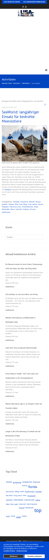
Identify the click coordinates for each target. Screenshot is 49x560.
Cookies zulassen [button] (34, 556)
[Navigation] (46, 70)
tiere (13, 209)
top (38, 510)
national (9, 500)
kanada (38, 491)
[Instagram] (26, 7)
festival (24, 485)
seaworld (24, 202)
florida (32, 202)
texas (41, 204)
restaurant (22, 504)
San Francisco (32, 504)
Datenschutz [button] (22, 551)
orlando (17, 202)
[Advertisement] (24, 42)
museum (31, 495)
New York (10, 504)
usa (18, 517)
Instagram (8, 189)
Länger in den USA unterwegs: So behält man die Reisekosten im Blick (22, 433)
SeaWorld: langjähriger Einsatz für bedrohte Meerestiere (20, 116)
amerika (9, 482)
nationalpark (18, 500)
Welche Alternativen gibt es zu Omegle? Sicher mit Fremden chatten (23, 406)
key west (9, 495)
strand (21, 508)
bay (17, 204)
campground (27, 482)
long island (18, 495)
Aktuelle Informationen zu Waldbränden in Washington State (20, 320)
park (16, 504)
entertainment (28, 207)
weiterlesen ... (7, 212)
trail (8, 516)
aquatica (6, 207)
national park (29, 500)
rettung (26, 209)
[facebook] (23, 7)
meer (25, 495)
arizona (17, 482)
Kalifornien (29, 491)
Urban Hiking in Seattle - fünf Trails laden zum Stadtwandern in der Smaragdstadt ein (21, 376)
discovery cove (15, 207)
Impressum (38, 541)
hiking (17, 491)
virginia (24, 516)
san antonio (33, 204)
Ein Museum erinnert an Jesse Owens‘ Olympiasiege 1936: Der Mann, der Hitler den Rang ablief (23, 266)
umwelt (19, 209)
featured (36, 482)
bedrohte (6, 209)
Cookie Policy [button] (9, 551)
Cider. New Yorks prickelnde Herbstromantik (21, 348)
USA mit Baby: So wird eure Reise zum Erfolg (21, 294)
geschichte (10, 491)
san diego (23, 204)
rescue (33, 209)
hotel (22, 491)
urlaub (13, 516)
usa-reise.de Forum (12, 2)
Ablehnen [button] (13, 556)
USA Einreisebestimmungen (34, 2)
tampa (12, 204)
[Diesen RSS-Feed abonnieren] (45, 105)
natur (36, 207)
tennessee (29, 508)
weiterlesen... (10, 287)
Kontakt (30, 541)
